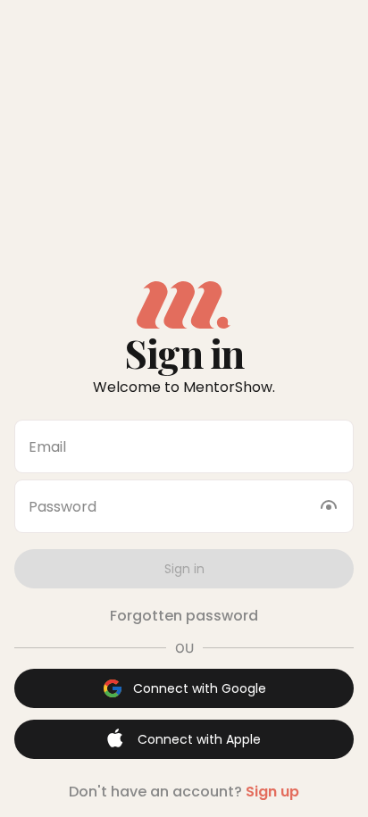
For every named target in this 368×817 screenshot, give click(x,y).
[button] (184, 568)
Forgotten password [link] (184, 615)
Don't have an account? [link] (184, 791)
